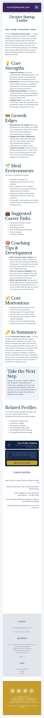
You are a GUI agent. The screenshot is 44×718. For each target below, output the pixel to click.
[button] (36, 7)
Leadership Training (22, 653)
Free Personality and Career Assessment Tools (21, 645)
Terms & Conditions (22, 669)
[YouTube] (31, 691)
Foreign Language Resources (19, 702)
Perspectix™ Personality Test (22, 651)
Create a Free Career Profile (22, 632)
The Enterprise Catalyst (18, 425)
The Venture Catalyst (17, 423)
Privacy (22, 671)
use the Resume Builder (26, 390)
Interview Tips (32, 699)
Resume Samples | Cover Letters (24, 701)
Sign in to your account (22, 463)
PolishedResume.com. (24, 706)
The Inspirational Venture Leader (21, 432)
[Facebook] (12, 691)
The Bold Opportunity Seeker (20, 428)
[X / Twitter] (19, 691)
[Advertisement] (22, 536)
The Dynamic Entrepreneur (19, 421)
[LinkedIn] (25, 691)
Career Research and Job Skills (24, 698)
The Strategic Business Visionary (21, 430)
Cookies (22, 673)
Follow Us (35, 702)
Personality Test (23, 696)
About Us (22, 657)
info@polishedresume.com (24, 628)
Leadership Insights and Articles (22, 649)
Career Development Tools (22, 646)
